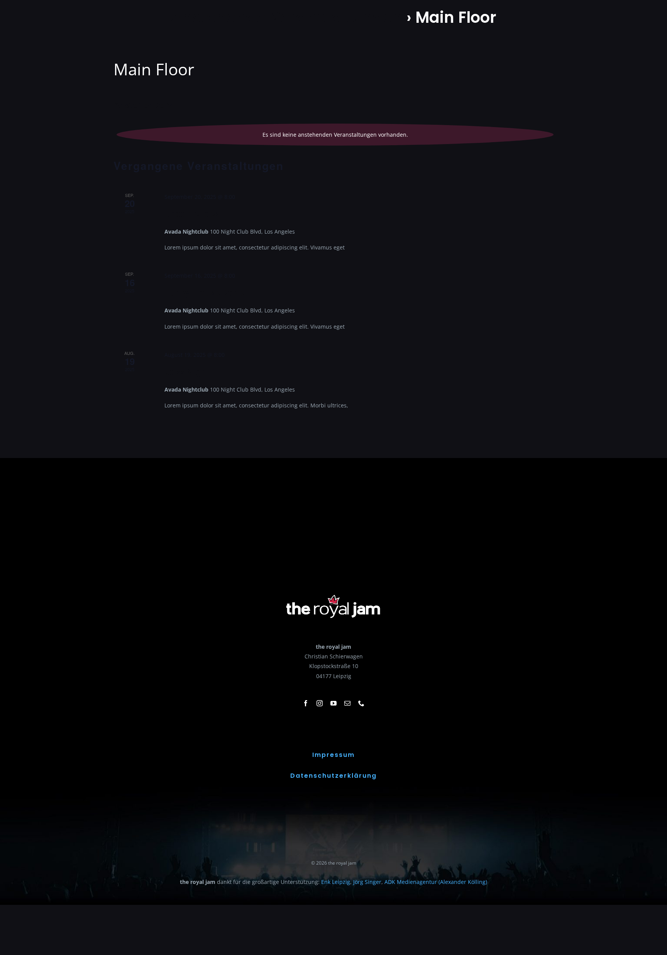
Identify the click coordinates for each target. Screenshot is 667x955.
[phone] (361, 703)
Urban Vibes (191, 214)
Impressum (333, 754)
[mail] (347, 703)
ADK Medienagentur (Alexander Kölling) (435, 881)
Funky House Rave (204, 293)
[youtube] (333, 703)
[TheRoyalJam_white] (333, 595)
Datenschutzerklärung (333, 775)
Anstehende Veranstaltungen (287, 17)
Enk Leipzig (335, 881)
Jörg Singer (367, 881)
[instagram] (320, 703)
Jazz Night (187, 372)
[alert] (335, 135)
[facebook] (306, 703)
